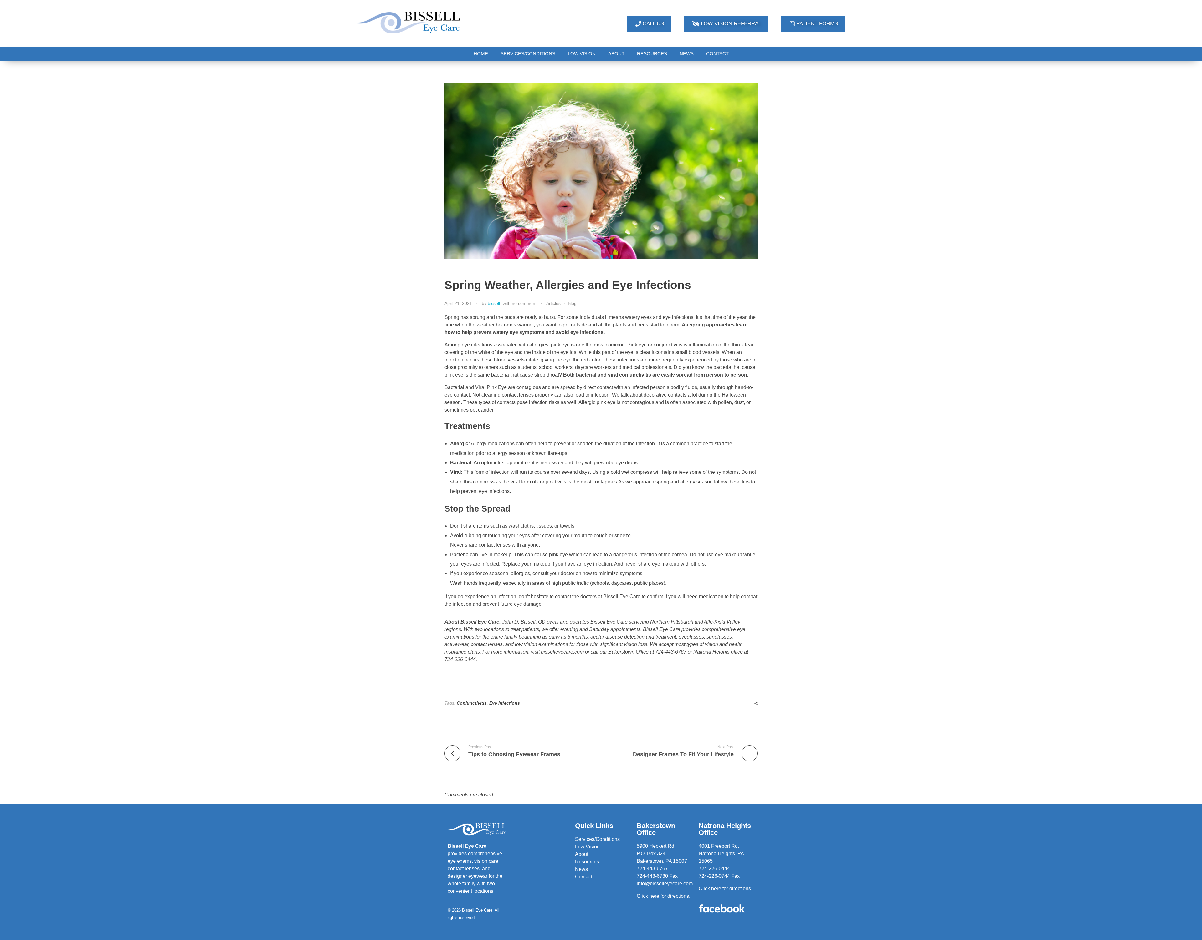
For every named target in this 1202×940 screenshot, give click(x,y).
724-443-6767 (652, 868)
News (581, 869)
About (581, 854)
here (716, 888)
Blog (572, 303)
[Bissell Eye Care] (408, 22)
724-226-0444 (714, 868)
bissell (494, 303)
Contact (583, 876)
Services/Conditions (597, 839)
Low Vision (587, 846)
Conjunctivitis (472, 702)
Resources (587, 861)
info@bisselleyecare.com (665, 883)
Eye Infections (504, 702)
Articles (553, 303)
